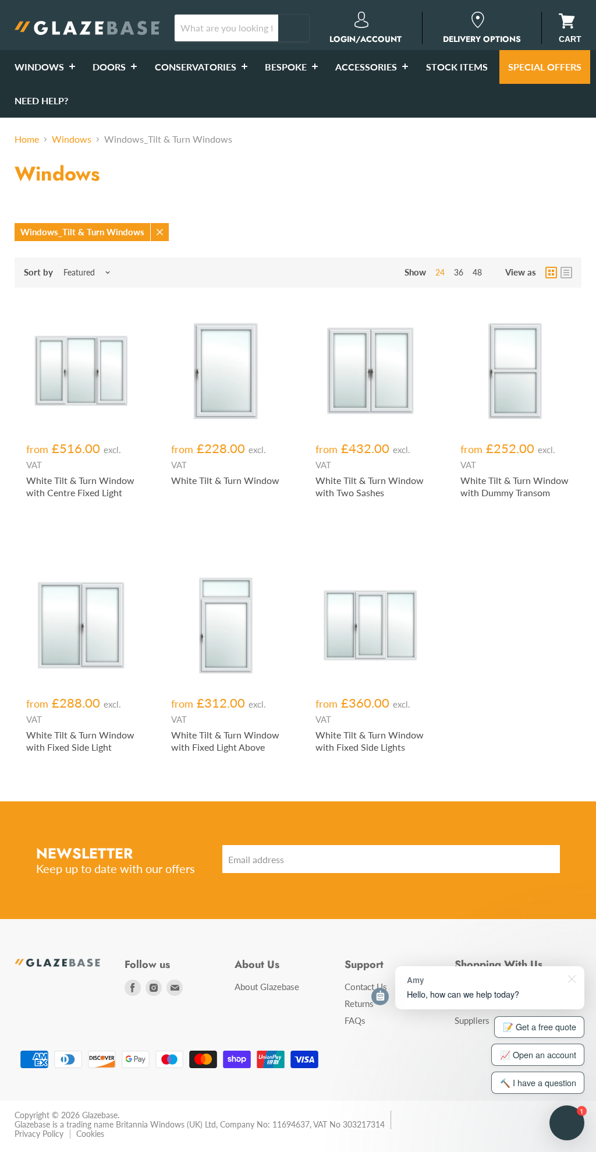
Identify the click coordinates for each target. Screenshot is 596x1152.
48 (477, 272)
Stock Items (457, 66)
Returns (359, 1003)
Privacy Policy (39, 1134)
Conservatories (197, 66)
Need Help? (41, 100)
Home (27, 139)
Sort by (38, 272)
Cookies (90, 1134)
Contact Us (366, 986)
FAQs (355, 1020)
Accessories (367, 66)
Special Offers (544, 66)
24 (440, 272)
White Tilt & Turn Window (225, 480)
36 (458, 272)
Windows (40, 66)
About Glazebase (267, 986)
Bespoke (287, 66)
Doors (110, 66)
